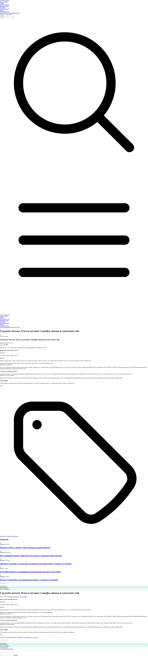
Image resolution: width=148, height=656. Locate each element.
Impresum (6, 649)
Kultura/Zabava (13, 13)
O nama (2, 649)
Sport (18, 13)
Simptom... (7, 0)
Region (5, 4)
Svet (8, 4)
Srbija (1, 4)
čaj (23, 637)
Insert (16, 655)
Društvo (2, 10)
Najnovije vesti (3, 2)
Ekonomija (2, 7)
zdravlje (36, 637)
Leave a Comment (22, 596)
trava (32, 637)
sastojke (28, 637)
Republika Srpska (4, 6)
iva (25, 637)
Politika (2, 3)
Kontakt (11, 649)
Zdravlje (2, 13)
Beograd (6, 13)
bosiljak (20, 637)
